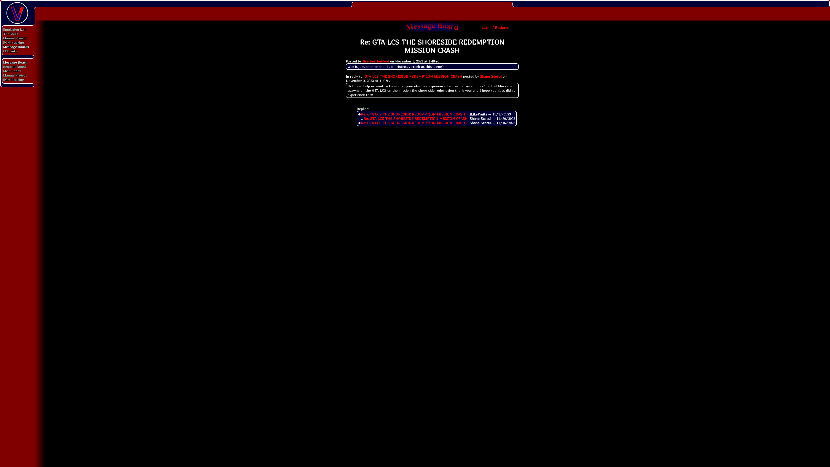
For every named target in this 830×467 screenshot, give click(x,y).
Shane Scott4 (491, 76)
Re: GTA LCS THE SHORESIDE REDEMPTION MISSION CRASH (413, 114)
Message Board (15, 62)
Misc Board (12, 71)
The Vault (10, 34)
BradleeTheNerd (376, 61)
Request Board (14, 67)
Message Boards (16, 47)
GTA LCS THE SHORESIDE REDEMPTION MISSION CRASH (413, 76)
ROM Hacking (13, 42)
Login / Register (495, 27)
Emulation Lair (14, 29)
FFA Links (10, 51)
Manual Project (15, 38)
